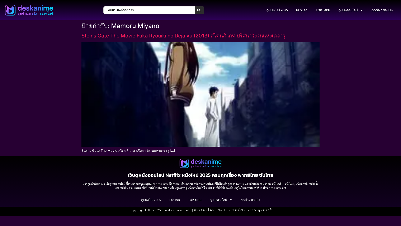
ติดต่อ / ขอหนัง (382, 10)
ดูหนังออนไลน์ (348, 10)
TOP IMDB (323, 10)
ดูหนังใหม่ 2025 (277, 10)
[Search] (199, 10)
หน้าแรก (301, 10)
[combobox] (149, 10)
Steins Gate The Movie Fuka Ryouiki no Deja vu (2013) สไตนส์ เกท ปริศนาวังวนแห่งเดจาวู (183, 36)
